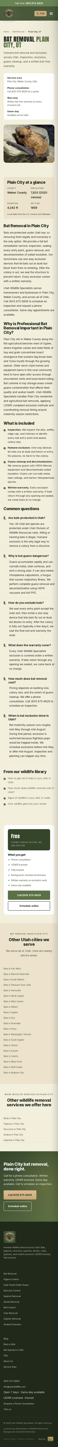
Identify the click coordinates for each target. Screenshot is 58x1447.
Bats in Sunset (11, 1050)
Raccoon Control (12, 1290)
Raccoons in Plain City (15, 1129)
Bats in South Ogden (14, 1040)
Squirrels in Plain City (14, 1140)
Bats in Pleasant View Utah (17, 985)
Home (6, 31)
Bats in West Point (13, 1061)
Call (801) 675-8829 (29, 895)
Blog (6, 1338)
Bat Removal (18, 31)
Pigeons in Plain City (14, 1123)
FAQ (6, 1355)
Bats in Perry (10, 1029)
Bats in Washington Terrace (17, 1034)
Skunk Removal (11, 1302)
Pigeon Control (11, 1279)
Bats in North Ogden (14, 996)
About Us (8, 1361)
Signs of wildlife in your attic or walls (29, 797)
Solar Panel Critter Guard (16, 1285)
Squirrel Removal (12, 1296)
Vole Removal (11, 1313)
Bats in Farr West (12, 968)
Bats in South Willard (14, 979)
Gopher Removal (12, 1318)
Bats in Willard (11, 1007)
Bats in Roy (9, 1018)
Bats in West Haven (13, 1001)
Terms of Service (26, 1439)
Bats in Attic (9, 1344)
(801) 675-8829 (34, 3)
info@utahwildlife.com (15, 1386)
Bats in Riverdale (12, 1023)
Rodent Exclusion (12, 1324)
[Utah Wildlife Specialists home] (9, 13)
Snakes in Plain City (13, 1134)
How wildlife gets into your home (27, 803)
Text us (7, 1409)
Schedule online (29, 905)
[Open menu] (51, 13)
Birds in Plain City (12, 1118)
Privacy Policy (10, 1439)
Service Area (10, 1367)
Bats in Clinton (11, 1045)
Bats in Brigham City (14, 1072)
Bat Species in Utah (13, 1350)
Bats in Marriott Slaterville (16, 974)
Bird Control (9, 1307)
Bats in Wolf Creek (13, 1067)
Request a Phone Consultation (19, 1403)
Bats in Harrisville (12, 990)
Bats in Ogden (11, 1012)
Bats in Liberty (11, 1056)
